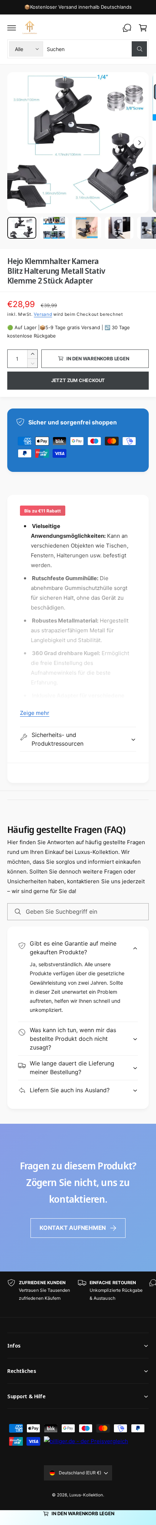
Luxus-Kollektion (86, 1494)
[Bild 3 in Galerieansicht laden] (86, 228)
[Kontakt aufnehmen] (127, 28)
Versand (43, 314)
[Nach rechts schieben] (139, 142)
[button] (12, 28)
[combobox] (97, 48)
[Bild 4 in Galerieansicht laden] (119, 228)
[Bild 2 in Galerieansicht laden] (54, 228)
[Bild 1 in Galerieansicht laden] (21, 228)
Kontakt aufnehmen (73, 1227)
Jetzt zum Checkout (78, 380)
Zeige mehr (34, 712)
